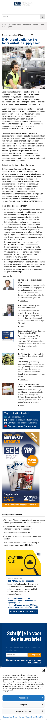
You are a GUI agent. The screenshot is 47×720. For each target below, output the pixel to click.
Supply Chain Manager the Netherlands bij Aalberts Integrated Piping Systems (22, 600)
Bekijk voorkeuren (23, 711)
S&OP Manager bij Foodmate (21, 581)
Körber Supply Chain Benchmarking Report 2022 (22, 104)
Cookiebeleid (7, 717)
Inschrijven (33, 655)
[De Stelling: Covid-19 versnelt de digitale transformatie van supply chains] (8, 359)
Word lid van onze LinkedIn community (23, 420)
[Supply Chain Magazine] (23, 4)
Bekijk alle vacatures (22, 612)
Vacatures (18, 579)
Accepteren (23, 698)
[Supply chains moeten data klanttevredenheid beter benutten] (8, 389)
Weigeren (23, 705)
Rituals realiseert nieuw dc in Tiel (17, 533)
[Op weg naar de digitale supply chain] (8, 284)
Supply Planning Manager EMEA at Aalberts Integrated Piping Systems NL (23, 606)
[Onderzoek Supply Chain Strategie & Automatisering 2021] (8, 336)
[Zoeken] (42, 16)
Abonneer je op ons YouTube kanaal (22, 426)
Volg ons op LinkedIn (16, 417)
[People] (23, 563)
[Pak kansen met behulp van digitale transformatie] (8, 310)
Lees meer (24, 301)
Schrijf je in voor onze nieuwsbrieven (22, 423)
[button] (43, 670)
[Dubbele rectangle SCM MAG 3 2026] (20, 469)
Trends (10, 24)
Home (4, 24)
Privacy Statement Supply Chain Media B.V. (28, 717)
